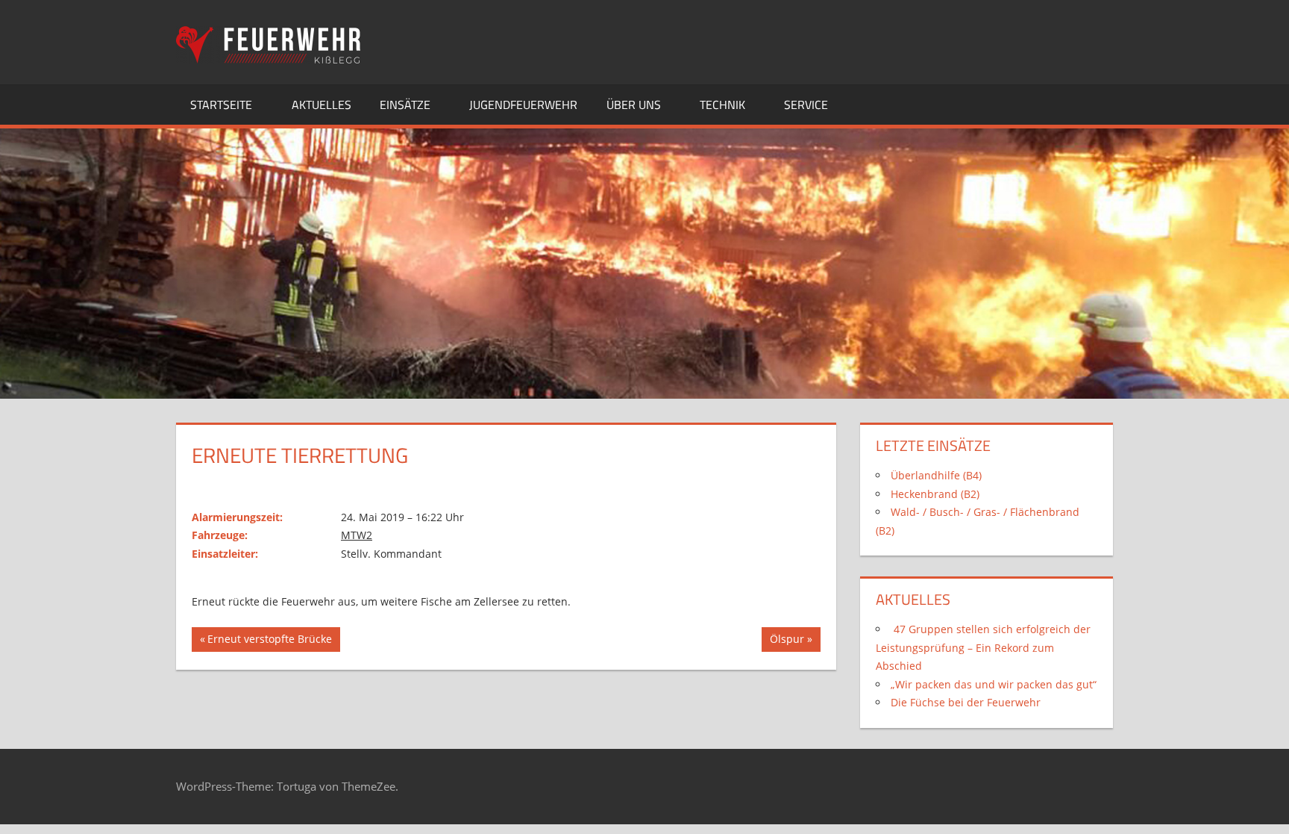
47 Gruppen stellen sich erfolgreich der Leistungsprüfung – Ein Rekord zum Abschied (983, 647)
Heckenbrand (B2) (935, 494)
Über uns (633, 104)
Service (806, 104)
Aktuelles (321, 104)
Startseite (221, 104)
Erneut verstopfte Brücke (269, 641)
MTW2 (356, 535)
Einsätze (405, 104)
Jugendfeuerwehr (523, 104)
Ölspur (792, 641)
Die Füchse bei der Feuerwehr (966, 702)
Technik (722, 104)
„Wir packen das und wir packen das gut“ (994, 684)
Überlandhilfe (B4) (936, 475)
